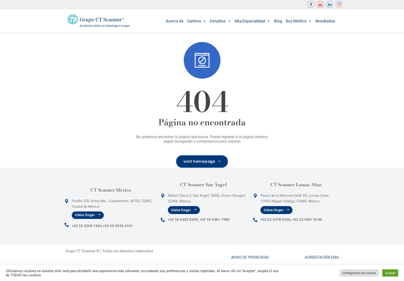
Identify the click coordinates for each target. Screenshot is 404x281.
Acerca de (175, 21)
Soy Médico (296, 21)
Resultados (325, 21)
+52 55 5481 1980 (215, 220)
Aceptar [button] (390, 273)
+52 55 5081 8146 (307, 220)
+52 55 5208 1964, (87, 226)
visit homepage (199, 161)
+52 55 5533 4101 (118, 226)
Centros (194, 21)
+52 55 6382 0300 (183, 220)
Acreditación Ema (322, 257)
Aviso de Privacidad (250, 257)
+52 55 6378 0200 (275, 220)
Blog (278, 21)
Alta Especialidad (249, 21)
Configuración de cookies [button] (359, 273)
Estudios (218, 21)
